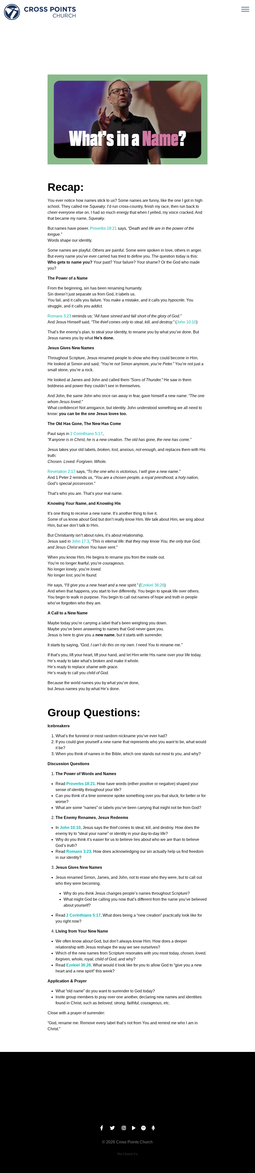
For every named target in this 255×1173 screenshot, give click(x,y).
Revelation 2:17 (61, 471)
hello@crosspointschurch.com (32, 1107)
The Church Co (127, 1154)
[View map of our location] (159, 1079)
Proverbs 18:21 (103, 228)
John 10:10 (186, 322)
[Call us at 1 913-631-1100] (95, 1079)
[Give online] (223, 1079)
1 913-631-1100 (95, 1107)
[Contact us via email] (31, 1079)
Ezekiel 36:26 (152, 585)
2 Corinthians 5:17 (86, 434)
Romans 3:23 (59, 316)
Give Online (223, 1107)
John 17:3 (80, 541)
